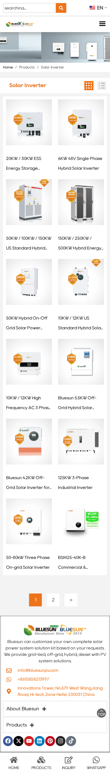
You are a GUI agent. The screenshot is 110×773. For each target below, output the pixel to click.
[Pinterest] (50, 741)
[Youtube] (29, 741)
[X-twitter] (18, 741)
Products (27, 67)
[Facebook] (8, 741)
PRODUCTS (41, 767)
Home (8, 67)
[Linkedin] (39, 741)
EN (99, 8)
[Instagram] (60, 741)
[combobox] (29, 8)
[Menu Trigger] (102, 24)
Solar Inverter (52, 67)
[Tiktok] (71, 741)
